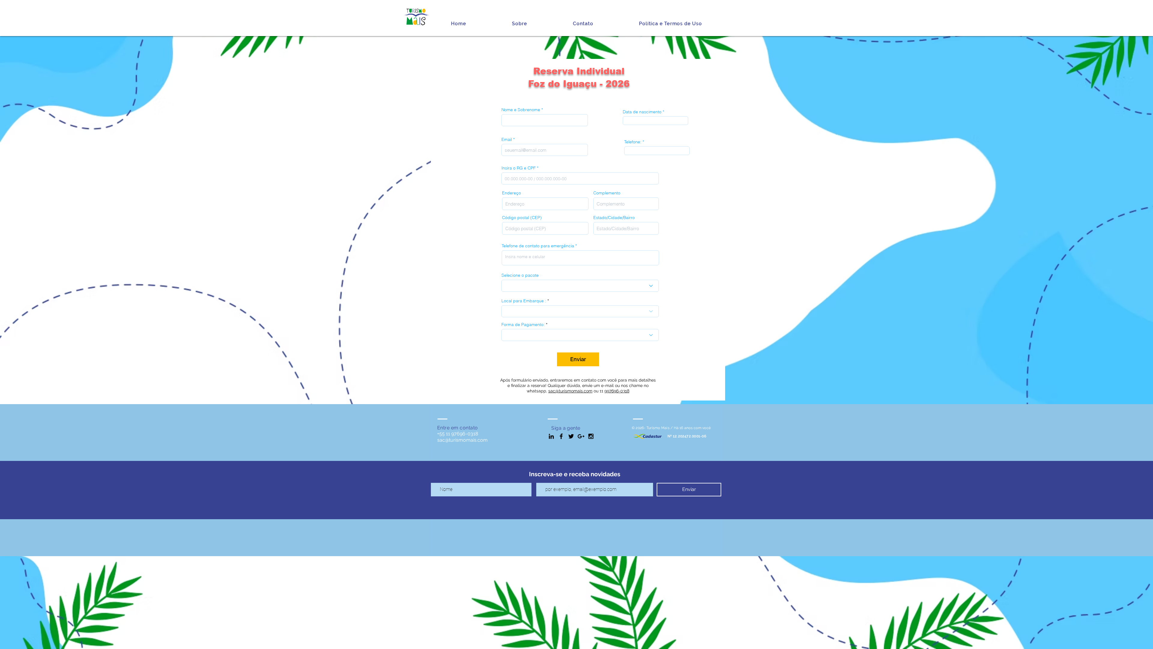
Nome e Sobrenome (520, 110)
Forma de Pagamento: (523, 324)
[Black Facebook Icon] (561, 436)
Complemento (606, 193)
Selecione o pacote (520, 275)
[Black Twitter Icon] (571, 436)
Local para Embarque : (523, 301)
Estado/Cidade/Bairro (614, 217)
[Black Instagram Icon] (591, 436)
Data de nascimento (642, 112)
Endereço (511, 193)
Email (506, 139)
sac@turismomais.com (570, 390)
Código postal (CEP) (522, 217)
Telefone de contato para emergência (538, 246)
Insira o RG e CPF (518, 168)
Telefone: (632, 142)
